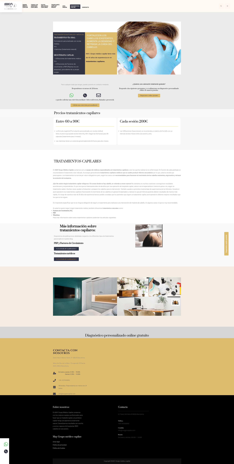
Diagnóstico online (75, 6)
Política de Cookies (59, 448)
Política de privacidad (60, 445)
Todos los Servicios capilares (34, 6)
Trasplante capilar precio (55, 6)
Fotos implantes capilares (44, 6)
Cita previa (65, 6)
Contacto (85, 7)
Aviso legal (56, 442)
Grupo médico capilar (25, 6)
